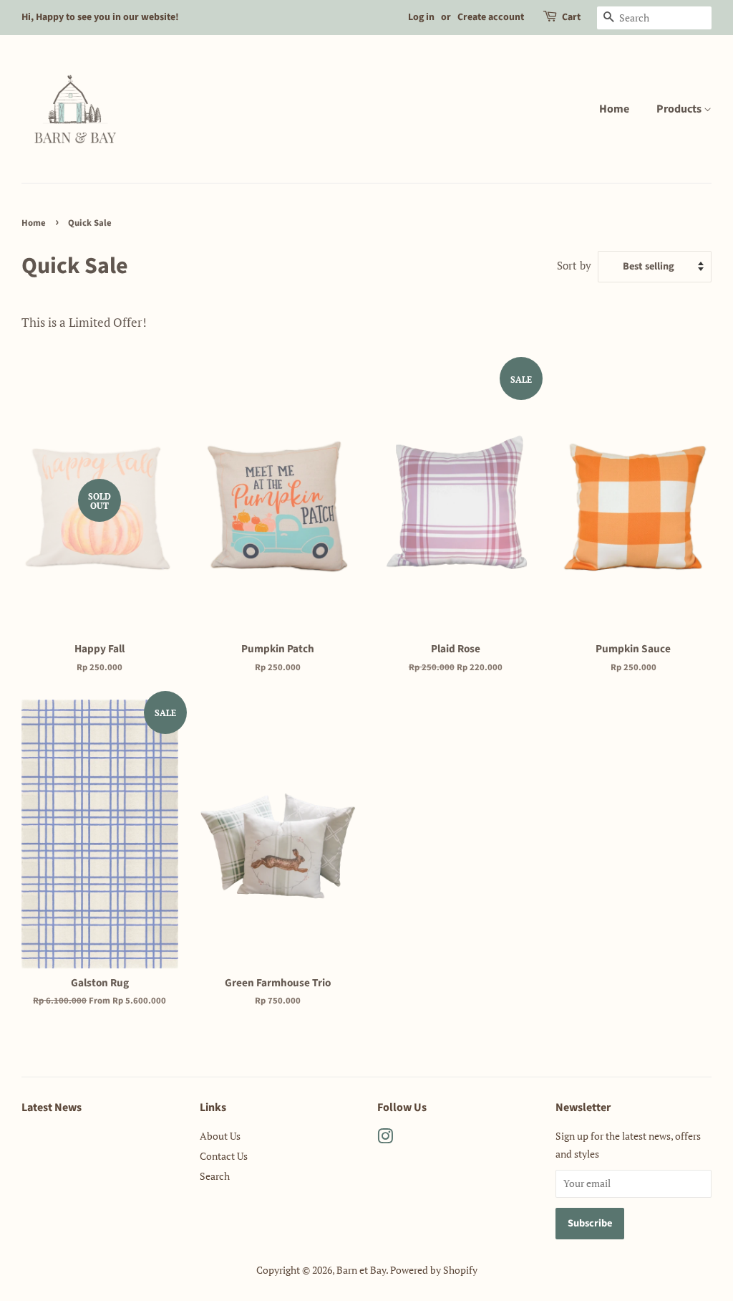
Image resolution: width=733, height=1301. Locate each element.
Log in (421, 17)
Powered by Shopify (433, 1270)
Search (215, 1176)
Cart (571, 17)
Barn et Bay (361, 1270)
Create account (490, 17)
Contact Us (224, 1156)
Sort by (574, 265)
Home (614, 109)
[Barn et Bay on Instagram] (385, 1138)
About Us (220, 1136)
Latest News (51, 1107)
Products (680, 109)
